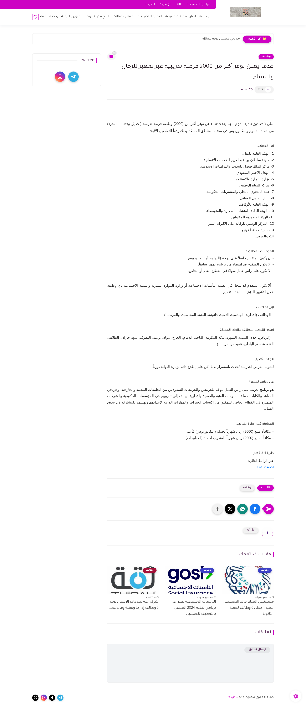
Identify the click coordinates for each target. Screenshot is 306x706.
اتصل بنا (150, 4)
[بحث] (35, 17)
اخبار (193, 17)
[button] (255, 509)
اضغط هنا (265, 467)
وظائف (266, 56)
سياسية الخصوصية (199, 4)
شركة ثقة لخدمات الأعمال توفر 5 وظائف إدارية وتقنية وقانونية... (134, 605)
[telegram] (73, 77)
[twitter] (35, 698)
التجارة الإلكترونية (150, 17)
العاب (42, 17)
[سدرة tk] (245, 12)
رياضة (53, 17)
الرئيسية (205, 17)
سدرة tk (233, 697)
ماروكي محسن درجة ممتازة (221, 39)
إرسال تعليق (257, 649)
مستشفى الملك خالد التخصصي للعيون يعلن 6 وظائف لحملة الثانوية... (248, 608)
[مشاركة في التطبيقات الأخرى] (217, 509)
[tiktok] (52, 698)
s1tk (179, 4)
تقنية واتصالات (123, 17)
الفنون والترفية (71, 17)
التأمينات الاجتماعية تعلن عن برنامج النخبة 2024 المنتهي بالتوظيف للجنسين (193, 608)
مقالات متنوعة (176, 17)
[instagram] (60, 77)
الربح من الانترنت (97, 17)
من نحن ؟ (165, 4)
